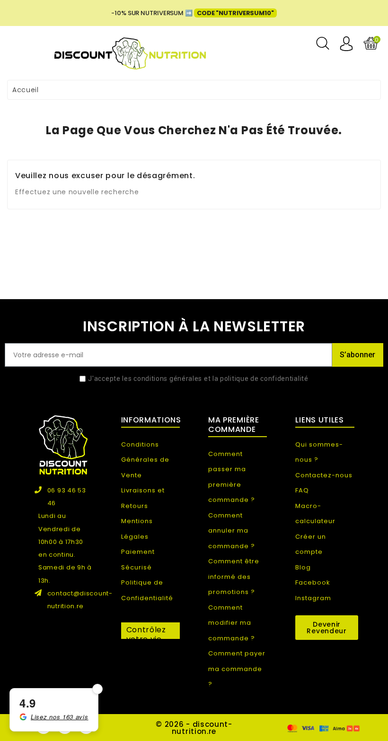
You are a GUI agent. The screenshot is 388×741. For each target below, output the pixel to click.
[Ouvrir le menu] (17, 46)
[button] (326, 627)
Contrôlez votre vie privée (146, 631)
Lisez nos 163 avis (59, 716)
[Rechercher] (322, 43)
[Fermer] (97, 689)
